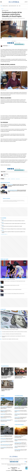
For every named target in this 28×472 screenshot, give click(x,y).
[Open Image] (2, 22)
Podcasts (17, 458)
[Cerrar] (23, 44)
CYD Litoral (14, 458)
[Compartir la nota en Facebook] (8, 43)
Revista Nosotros (7, 458)
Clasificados (10, 458)
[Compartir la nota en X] (10, 43)
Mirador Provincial (21, 458)
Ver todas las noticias (4, 234)
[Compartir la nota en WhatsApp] (11, 43)
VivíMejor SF (25, 458)
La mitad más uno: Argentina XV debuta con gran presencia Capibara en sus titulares (13, 231)
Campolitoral (2, 458)
